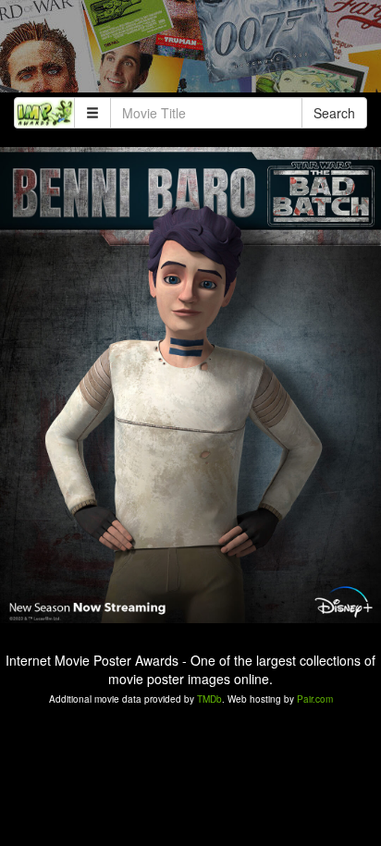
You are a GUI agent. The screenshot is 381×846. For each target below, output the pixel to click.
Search (334, 113)
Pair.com (315, 699)
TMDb (209, 699)
